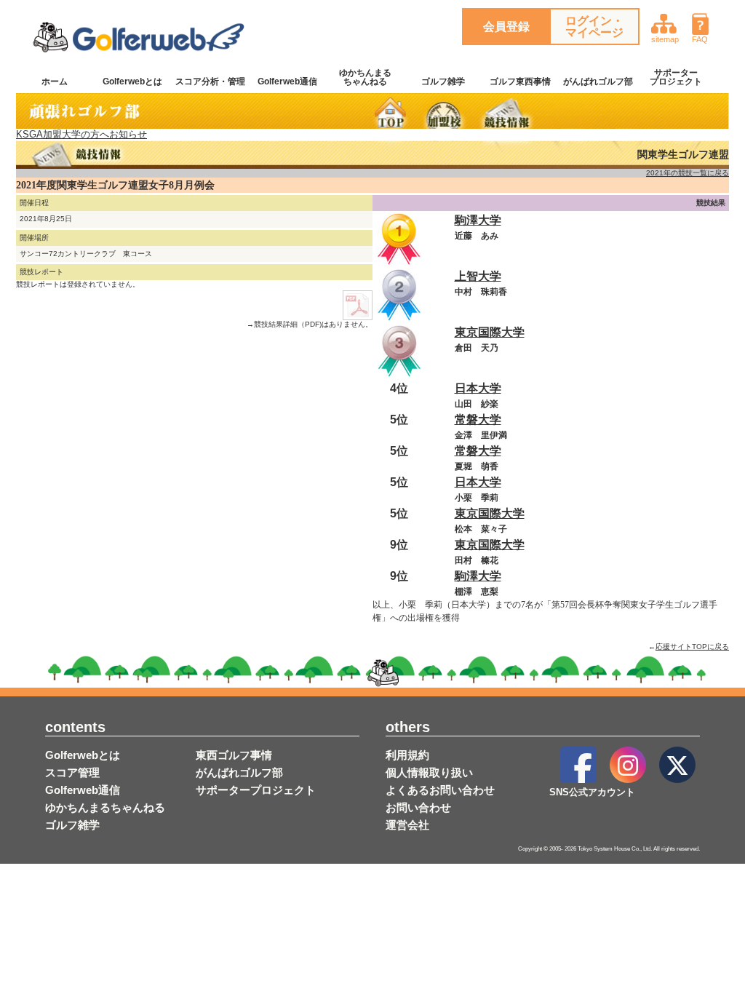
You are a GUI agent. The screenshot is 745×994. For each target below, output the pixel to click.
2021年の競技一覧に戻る (687, 173)
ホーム (54, 81)
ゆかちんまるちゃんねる (365, 77)
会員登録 (506, 26)
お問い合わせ (418, 807)
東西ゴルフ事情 (234, 755)
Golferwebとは (132, 81)
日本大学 (478, 388)
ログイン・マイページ (594, 27)
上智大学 (478, 276)
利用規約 (407, 755)
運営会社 (407, 825)
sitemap (665, 39)
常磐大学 (478, 419)
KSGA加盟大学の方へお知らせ (81, 134)
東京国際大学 (490, 332)
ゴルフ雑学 (443, 81)
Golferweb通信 (287, 81)
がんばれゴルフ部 (598, 81)
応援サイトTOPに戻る (692, 647)
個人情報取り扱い (429, 772)
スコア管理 (72, 772)
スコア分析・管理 (210, 81)
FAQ (700, 39)
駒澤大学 (478, 220)
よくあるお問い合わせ (440, 790)
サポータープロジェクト (676, 77)
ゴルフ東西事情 (520, 81)
